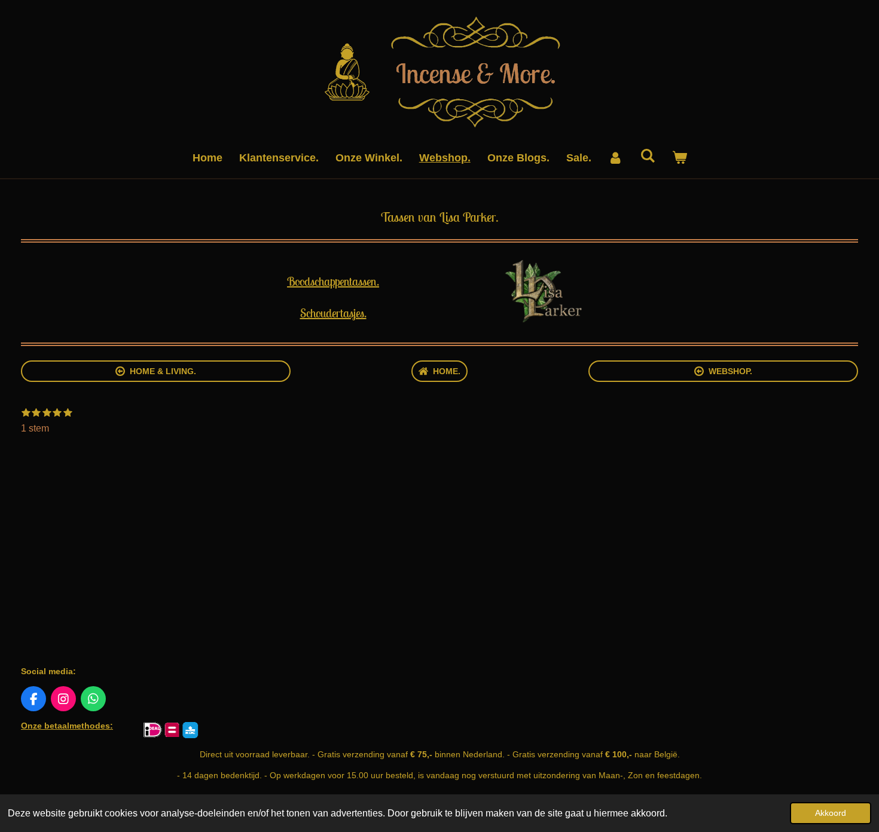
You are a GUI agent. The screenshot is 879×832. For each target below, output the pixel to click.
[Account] (615, 158)
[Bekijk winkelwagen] (679, 158)
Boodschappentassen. (333, 281)
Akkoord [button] (830, 813)
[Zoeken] (647, 156)
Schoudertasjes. (333, 312)
